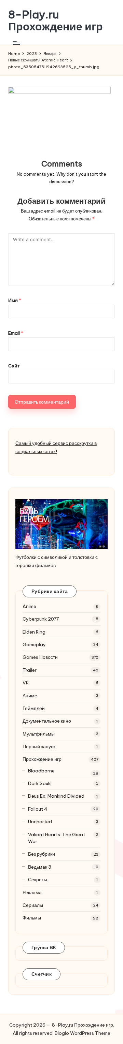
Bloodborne (41, 771)
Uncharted (40, 821)
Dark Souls (40, 783)
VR (26, 683)
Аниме (30, 696)
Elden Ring (34, 632)
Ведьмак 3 (39, 867)
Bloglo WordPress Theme (82, 1033)
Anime (29, 606)
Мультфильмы (39, 734)
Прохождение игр (42, 759)
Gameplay (34, 644)
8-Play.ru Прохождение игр (55, 20)
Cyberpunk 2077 (41, 619)
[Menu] (16, 43)
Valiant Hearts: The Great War (56, 837)
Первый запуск (39, 746)
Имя (14, 300)
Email (15, 333)
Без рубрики (41, 854)
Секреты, (38, 879)
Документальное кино (47, 721)
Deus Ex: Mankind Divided (56, 796)
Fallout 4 (37, 809)
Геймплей (34, 708)
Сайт (14, 366)
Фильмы (32, 918)
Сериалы (33, 905)
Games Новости (40, 657)
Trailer (30, 670)
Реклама (32, 892)
